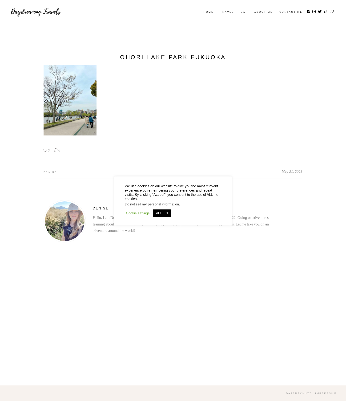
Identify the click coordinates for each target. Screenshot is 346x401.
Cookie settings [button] (138, 213)
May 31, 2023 (292, 171)
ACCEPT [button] (162, 213)
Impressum (326, 393)
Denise (50, 172)
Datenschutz (299, 393)
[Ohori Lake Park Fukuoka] (65, 221)
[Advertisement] (173, 324)
